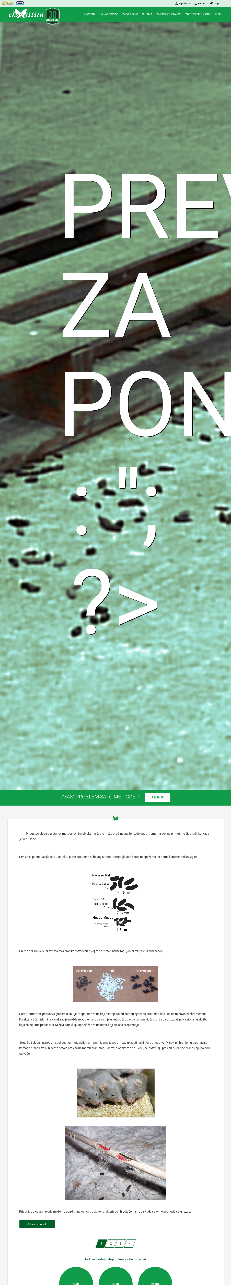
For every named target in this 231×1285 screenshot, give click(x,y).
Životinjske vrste (198, 14)
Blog (218, 14)
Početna (90, 14)
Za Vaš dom (130, 14)
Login (217, 3)
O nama (147, 14)
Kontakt (202, 3)
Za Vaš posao (109, 14)
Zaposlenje (184, 3)
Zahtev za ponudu (37, 1224)
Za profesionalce (168, 14)
